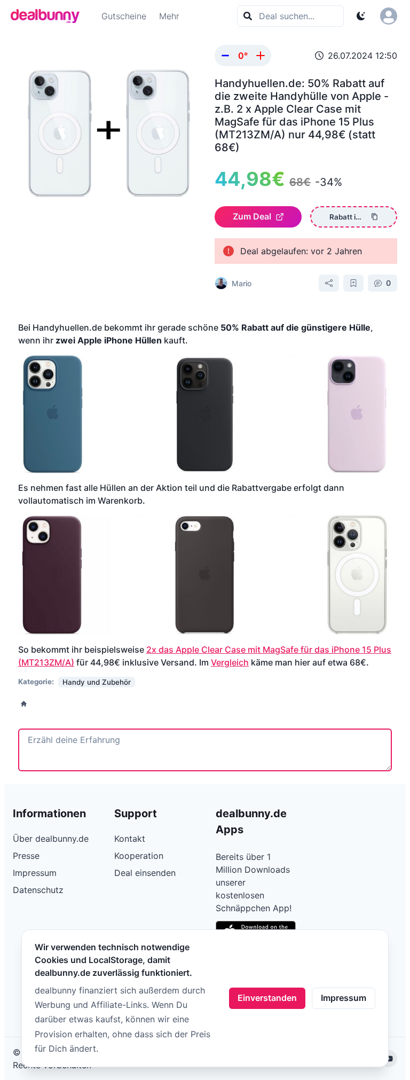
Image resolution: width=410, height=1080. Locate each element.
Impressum (343, 997)
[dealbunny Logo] (48, 16)
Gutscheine (123, 16)
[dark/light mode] (361, 16)
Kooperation (138, 855)
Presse (26, 855)
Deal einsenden (145, 872)
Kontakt (129, 838)
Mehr (169, 16)
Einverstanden (267, 997)
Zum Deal (252, 216)
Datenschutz (38, 890)
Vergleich (230, 662)
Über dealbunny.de (51, 838)
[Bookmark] (353, 283)
